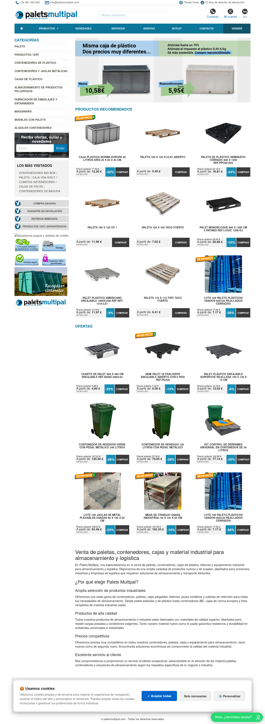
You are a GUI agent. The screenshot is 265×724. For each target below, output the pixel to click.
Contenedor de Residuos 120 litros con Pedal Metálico (163, 446)
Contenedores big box (37, 173)
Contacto (213, 16)
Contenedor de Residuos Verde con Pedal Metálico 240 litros (102, 446)
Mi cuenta (230, 16)
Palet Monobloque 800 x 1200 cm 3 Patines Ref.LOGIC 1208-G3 (223, 229)
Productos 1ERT (26, 55)
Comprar (122, 172)
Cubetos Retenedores (37, 182)
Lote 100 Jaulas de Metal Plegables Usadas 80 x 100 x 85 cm (102, 517)
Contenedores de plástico (35, 63)
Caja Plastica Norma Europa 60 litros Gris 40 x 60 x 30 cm (102, 159)
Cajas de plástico (28, 79)
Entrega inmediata (44, 219)
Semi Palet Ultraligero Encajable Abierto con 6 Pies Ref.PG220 (163, 377)
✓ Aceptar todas (159, 696)
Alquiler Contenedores (33, 128)
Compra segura (44, 203)
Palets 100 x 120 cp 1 (102, 227)
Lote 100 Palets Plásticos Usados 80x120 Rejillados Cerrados (223, 300)
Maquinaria (23, 111)
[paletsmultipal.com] (46, 13)
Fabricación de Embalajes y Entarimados (35, 101)
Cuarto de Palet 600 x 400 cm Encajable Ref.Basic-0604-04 (102, 376)
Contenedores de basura (39, 191)
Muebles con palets (30, 120)
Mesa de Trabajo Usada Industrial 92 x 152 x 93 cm (163, 516)
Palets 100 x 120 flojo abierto (162, 157)
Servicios (118, 28)
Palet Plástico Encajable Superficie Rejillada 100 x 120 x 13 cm (223, 377)
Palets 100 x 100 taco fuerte (163, 227)
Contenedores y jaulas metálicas (40, 71)
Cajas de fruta (31, 186)
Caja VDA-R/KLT (44, 177)
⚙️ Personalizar (229, 696)
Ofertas (149, 28)
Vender (237, 28)
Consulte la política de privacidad (32, 154)
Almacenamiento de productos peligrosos (38, 89)
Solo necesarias (195, 696)
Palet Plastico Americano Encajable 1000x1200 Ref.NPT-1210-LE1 (102, 300)
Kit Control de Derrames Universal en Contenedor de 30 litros (223, 447)
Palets (19, 46)
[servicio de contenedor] (40, 287)
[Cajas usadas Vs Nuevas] (163, 70)
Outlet (177, 28)
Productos (47, 28)
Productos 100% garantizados (44, 226)
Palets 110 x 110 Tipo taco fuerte (163, 299)
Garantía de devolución (44, 211)
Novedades (84, 28)
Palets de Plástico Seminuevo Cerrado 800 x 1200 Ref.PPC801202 (223, 160)
